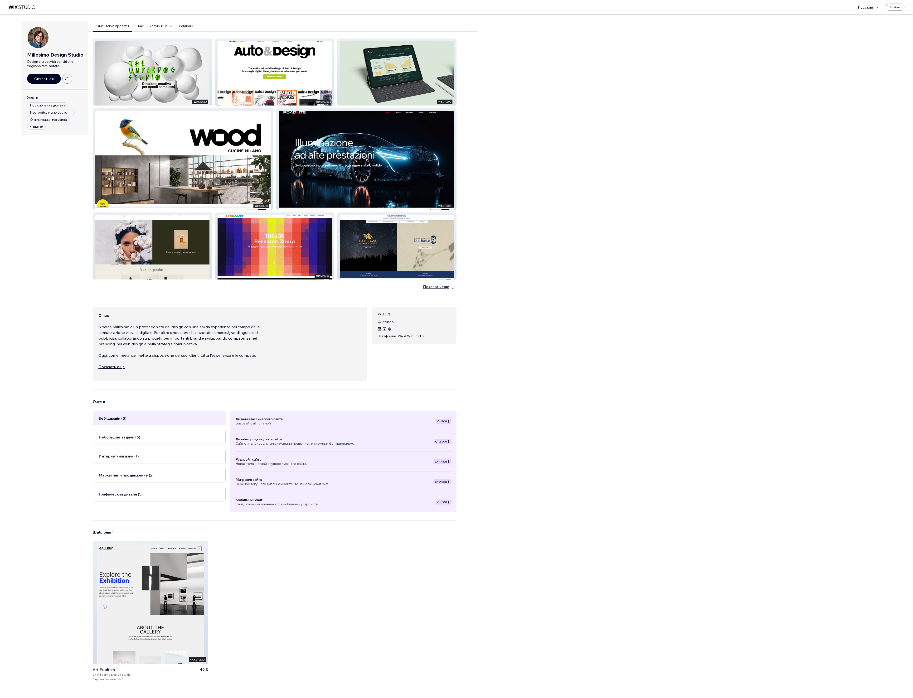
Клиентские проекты (112, 26)
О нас (139, 26)
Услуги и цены (161, 26)
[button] (152, 72)
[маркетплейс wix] (22, 7)
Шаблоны (185, 26)
